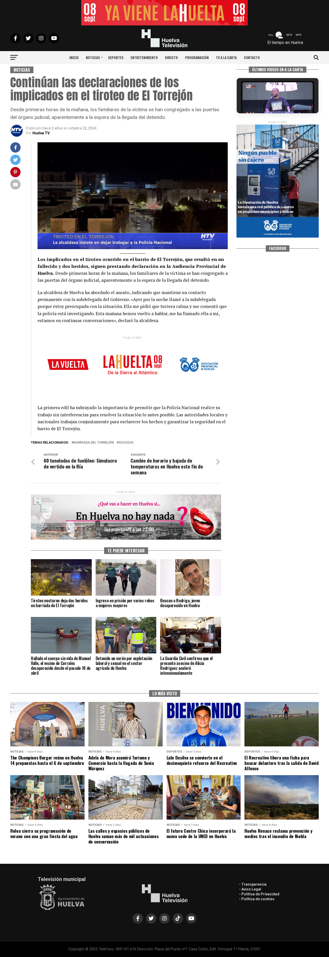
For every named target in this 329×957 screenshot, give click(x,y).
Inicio (74, 57)
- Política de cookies (257, 899)
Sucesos (125, 442)
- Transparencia (253, 884)
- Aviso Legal (250, 889)
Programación (197, 57)
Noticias (93, 57)
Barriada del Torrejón (94, 442)
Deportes (115, 57)
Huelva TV (41, 133)
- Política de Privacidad (259, 894)
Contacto (252, 57)
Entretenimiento (144, 57)
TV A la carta (226, 57)
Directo (171, 57)
